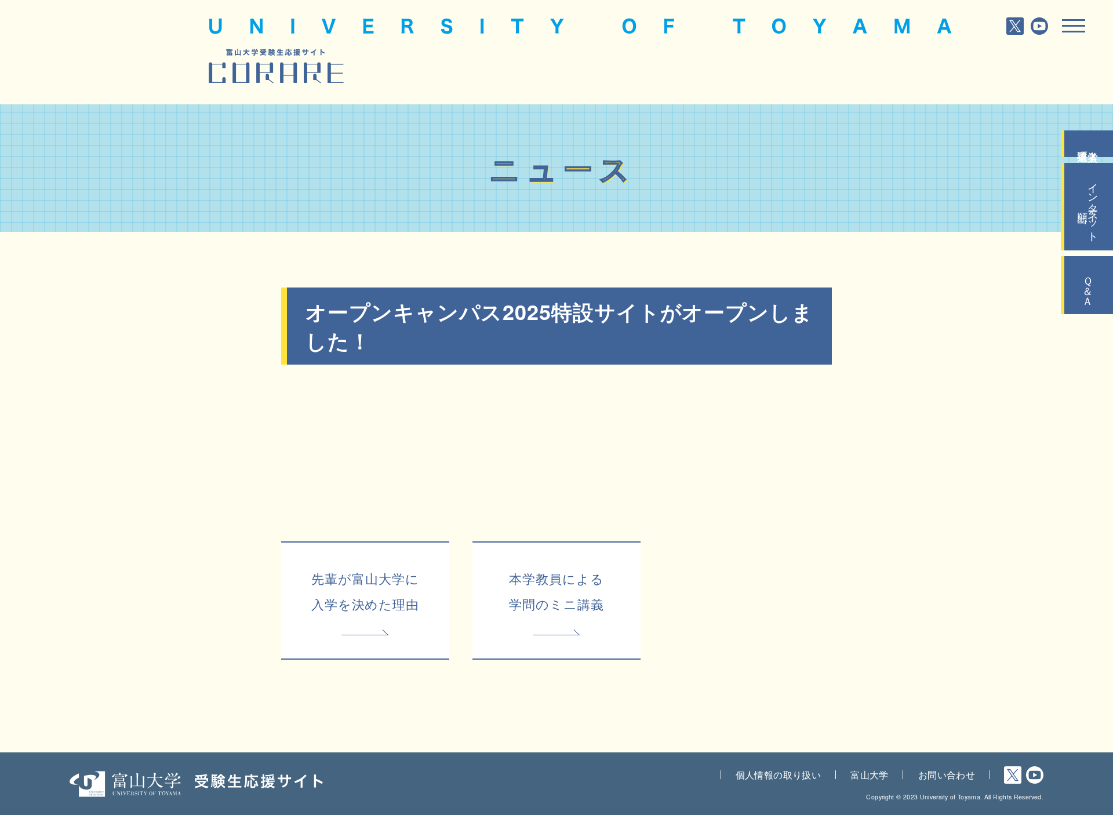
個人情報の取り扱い (778, 774)
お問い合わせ (946, 774)
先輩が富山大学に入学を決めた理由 (365, 591)
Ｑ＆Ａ (1088, 285)
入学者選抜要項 (1088, 143)
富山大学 (869, 774)
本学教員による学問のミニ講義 (556, 591)
